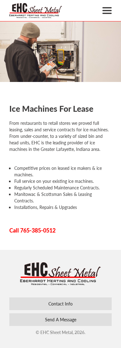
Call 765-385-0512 (32, 230)
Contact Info (60, 304)
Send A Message (60, 319)
